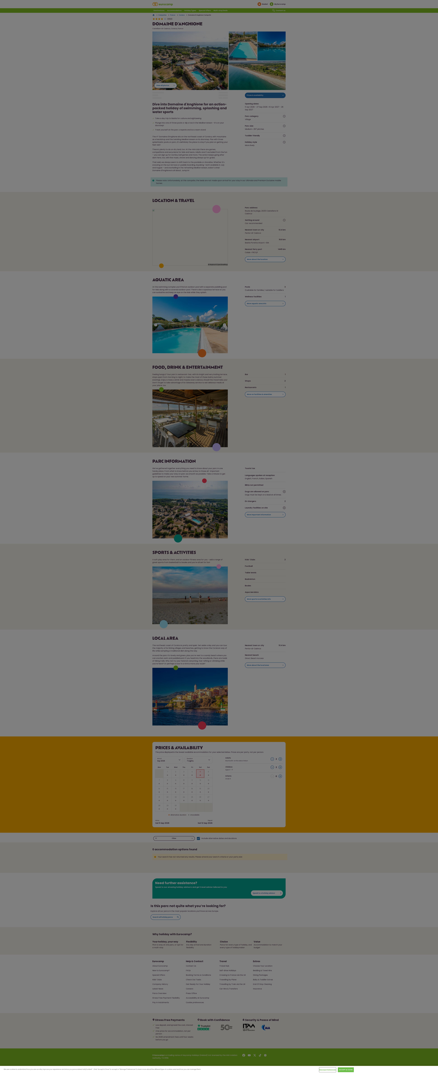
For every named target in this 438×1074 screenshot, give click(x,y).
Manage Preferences (327, 1070)
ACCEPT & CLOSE (346, 1070)
